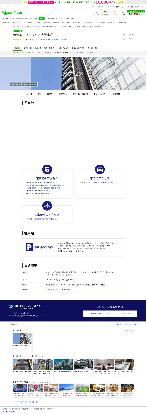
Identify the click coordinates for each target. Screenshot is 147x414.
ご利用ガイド (100, 7)
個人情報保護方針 (14, 409)
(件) (31, 39)
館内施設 (48, 53)
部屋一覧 (38, 48)
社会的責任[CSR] (27, 409)
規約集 (43, 409)
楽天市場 (130, 7)
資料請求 (50, 409)
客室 (38, 53)
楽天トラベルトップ (18, 26)
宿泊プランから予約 (124, 313)
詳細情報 (90, 53)
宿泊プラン (63, 94)
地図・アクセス (63, 48)
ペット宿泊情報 (78, 53)
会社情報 (4, 409)
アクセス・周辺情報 (80, 94)
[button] (31, 334)
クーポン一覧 (92, 48)
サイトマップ (110, 7)
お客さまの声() (78, 48)
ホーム (29, 94)
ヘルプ (92, 7)
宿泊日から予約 (96, 313)
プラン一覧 (28, 48)
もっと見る (128, 330)
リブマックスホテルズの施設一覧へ (27, 402)
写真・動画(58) (49, 48)
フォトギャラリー (101, 94)
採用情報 (36, 409)
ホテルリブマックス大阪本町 (33, 35)
